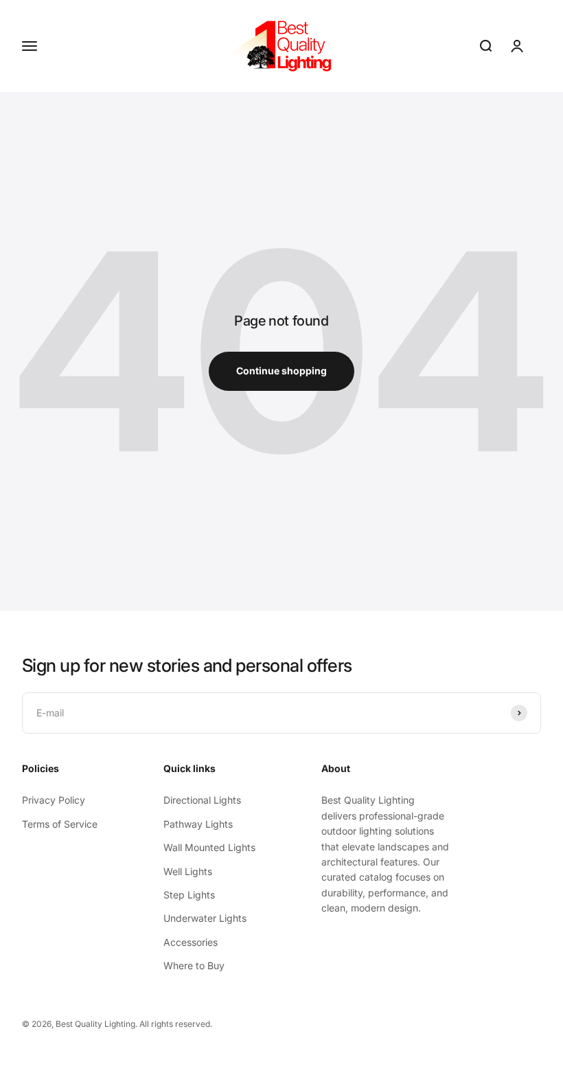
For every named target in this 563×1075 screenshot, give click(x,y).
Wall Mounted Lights (209, 847)
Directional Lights (202, 800)
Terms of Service (59, 824)
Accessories (190, 942)
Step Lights (189, 895)
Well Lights (187, 871)
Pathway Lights (198, 824)
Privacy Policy (53, 800)
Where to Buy (194, 965)
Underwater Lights (204, 918)
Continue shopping (281, 370)
